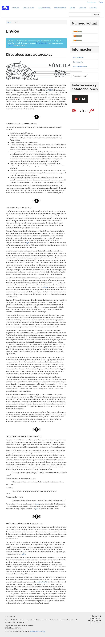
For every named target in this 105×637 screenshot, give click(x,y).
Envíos (72, 8)
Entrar (101, 2)
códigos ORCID (42, 582)
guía (37, 504)
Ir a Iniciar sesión (41, 43)
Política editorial (60, 8)
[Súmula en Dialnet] (83, 110)
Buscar (96, 14)
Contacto (82, 8)
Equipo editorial (44, 8)
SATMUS (93, 8)
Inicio (9, 22)
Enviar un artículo (79, 76)
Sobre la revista (29, 8)
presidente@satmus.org (37, 631)
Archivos (15, 8)
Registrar (10, 45)
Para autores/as (78, 62)
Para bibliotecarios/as (80, 66)
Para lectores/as (78, 57)
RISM (45, 287)
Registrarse (91, 2)
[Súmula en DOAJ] (80, 99)
